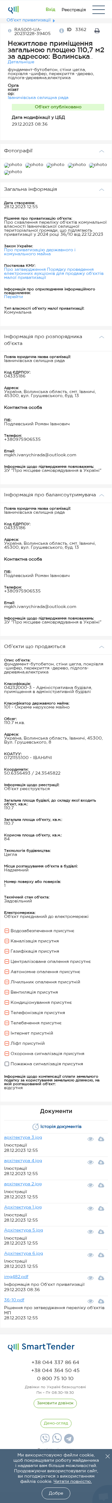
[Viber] (44, 1440)
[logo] (41, 1347)
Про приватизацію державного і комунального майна (40, 252)
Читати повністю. (73, 1481)
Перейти (13, 297)
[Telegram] (68, 1440)
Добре (56, 1493)
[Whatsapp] (56, 1441)
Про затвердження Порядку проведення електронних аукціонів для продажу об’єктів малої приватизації (54, 274)
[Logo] (13, 10)
